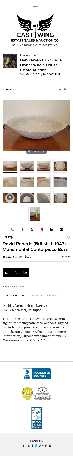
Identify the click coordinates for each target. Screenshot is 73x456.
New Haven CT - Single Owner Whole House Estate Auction (41, 65)
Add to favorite (68, 237)
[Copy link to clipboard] (12, 230)
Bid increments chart (13, 286)
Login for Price (16, 273)
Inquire (66, 256)
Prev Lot (10, 89)
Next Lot (63, 89)
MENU (36, 6)
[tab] (13, 296)
